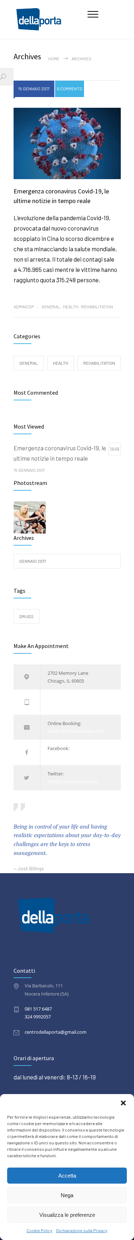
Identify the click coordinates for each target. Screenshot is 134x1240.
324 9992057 (38, 1016)
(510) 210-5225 (63, 698)
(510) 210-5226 (63, 706)
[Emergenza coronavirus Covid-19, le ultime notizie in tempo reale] (67, 143)
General (50, 306)
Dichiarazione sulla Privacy (82, 1230)
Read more (27, 290)
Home (53, 58)
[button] (123, 1103)
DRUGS (26, 616)
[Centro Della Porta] (51, 19)
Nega (67, 1195)
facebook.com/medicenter (76, 756)
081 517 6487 (38, 1009)
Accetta (67, 1176)
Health (70, 306)
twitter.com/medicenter (73, 781)
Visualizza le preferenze (67, 1215)
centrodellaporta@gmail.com (55, 1032)
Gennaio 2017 (32, 560)
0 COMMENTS (69, 88)
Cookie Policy (39, 1230)
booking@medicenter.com (76, 731)
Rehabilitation (97, 306)
